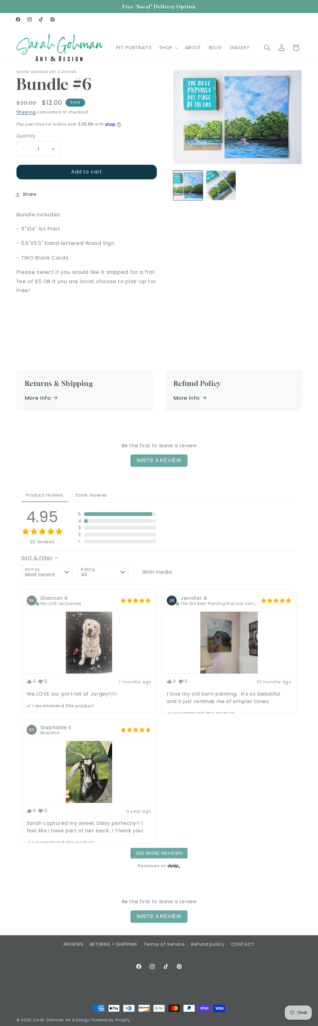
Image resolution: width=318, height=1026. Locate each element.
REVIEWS (73, 944)
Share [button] (30, 194)
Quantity (26, 136)
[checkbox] (159, 572)
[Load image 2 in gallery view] (221, 185)
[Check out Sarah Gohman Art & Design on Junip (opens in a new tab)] (173, 865)
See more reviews (158, 853)
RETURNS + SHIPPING (113, 944)
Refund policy (207, 944)
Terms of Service (164, 944)
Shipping (26, 112)
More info (38, 398)
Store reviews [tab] (91, 495)
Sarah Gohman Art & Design (61, 1020)
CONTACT (242, 944)
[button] (168, 48)
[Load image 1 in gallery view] (188, 185)
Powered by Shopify (111, 1020)
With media (157, 572)
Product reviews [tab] (44, 495)
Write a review (159, 460)
